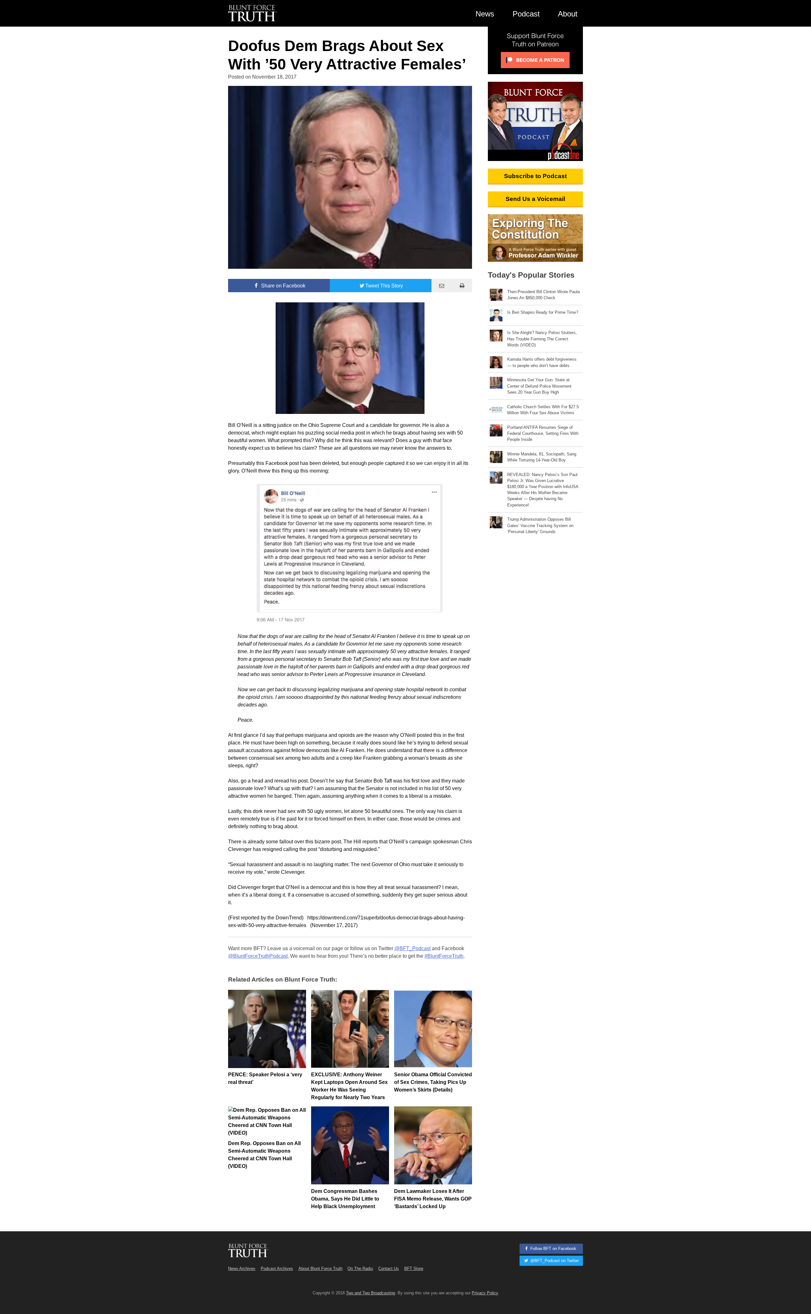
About (568, 14)
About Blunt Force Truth (320, 1268)
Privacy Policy (485, 1293)
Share (282, 285)
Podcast (526, 14)
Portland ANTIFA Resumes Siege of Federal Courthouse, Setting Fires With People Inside (542, 433)
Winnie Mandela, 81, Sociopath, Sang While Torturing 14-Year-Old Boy (541, 457)
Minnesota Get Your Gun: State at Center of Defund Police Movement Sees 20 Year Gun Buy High (539, 385)
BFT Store (413, 1268)
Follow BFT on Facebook (552, 1248)
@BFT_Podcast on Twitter (554, 1260)
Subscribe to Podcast (535, 176)
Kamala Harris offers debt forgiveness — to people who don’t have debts (542, 362)
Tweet (384, 285)
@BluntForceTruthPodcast (258, 956)
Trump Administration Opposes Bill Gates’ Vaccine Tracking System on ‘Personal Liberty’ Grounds (540, 525)
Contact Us (388, 1268)
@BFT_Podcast (412, 948)
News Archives (241, 1268)
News (485, 14)
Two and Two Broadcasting (370, 1293)
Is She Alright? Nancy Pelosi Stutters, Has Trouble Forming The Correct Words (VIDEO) (542, 338)
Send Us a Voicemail (535, 199)
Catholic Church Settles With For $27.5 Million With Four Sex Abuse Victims (543, 409)
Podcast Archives (277, 1268)
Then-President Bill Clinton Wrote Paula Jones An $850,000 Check (543, 294)
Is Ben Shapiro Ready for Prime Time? (542, 312)
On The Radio (360, 1268)
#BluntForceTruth (444, 956)
